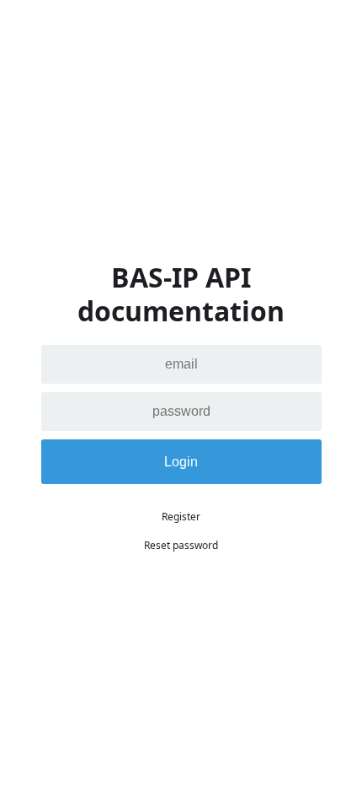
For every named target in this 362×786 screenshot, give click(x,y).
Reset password (181, 545)
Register (181, 516)
